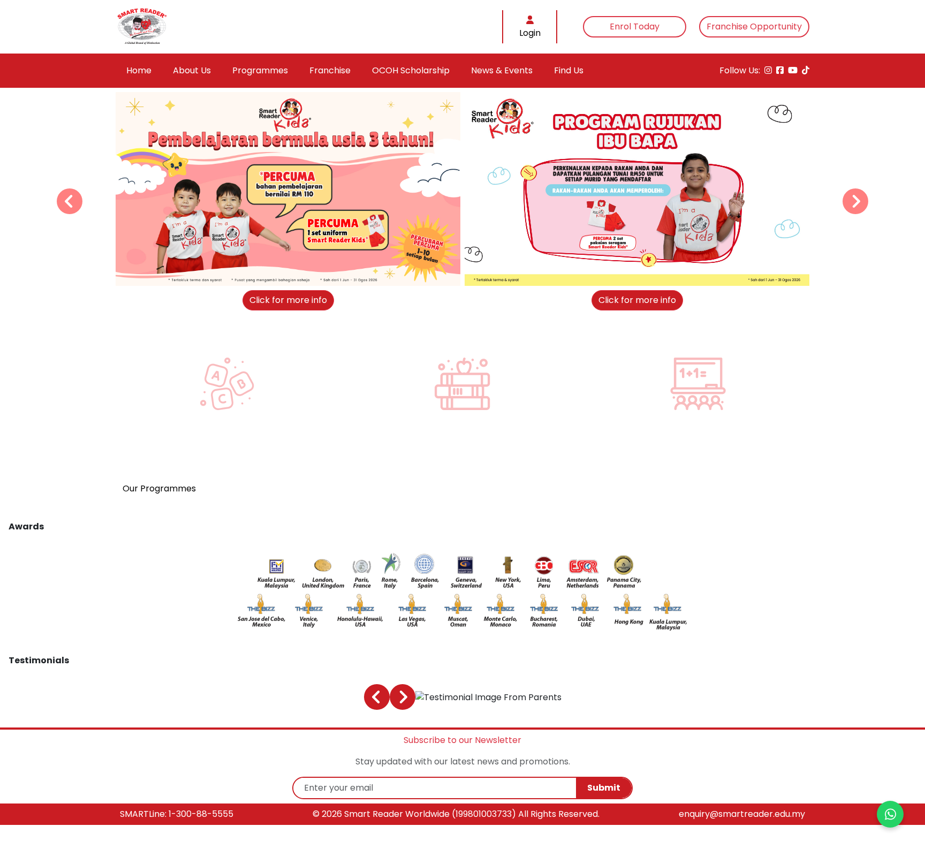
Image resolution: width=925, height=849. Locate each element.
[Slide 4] (468, 292)
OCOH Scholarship (411, 70)
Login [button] (530, 33)
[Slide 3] (457, 292)
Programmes (260, 70)
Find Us (568, 70)
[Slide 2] (446, 292)
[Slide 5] (479, 292)
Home (138, 70)
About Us (192, 70)
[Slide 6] (491, 292)
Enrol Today (634, 26)
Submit (603, 788)
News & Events (502, 70)
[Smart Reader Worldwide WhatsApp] (890, 814)
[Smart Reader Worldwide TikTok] (805, 70)
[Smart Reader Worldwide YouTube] (793, 70)
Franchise (330, 70)
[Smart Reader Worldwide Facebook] (780, 70)
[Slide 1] (434, 292)
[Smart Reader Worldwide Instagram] (768, 70)
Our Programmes (159, 488)
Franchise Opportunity (754, 26)
